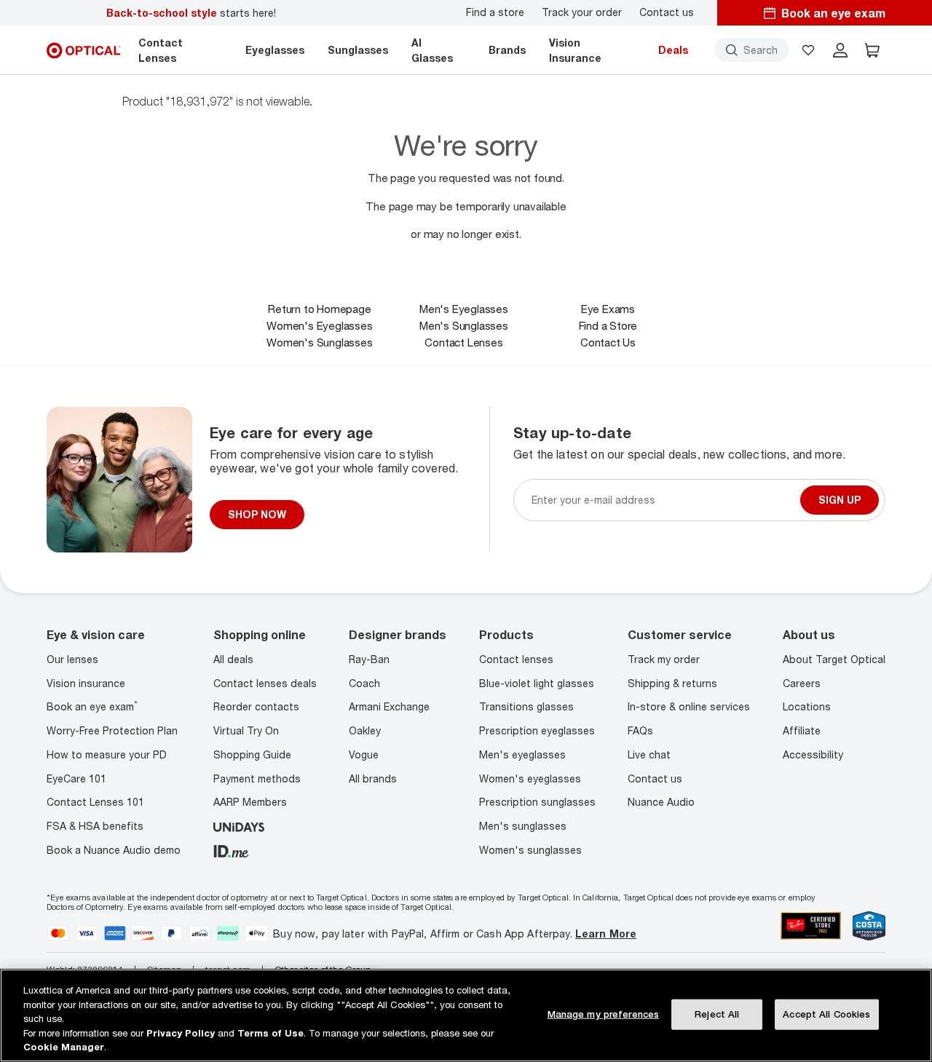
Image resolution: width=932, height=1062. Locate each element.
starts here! (191, 12)
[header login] (840, 50)
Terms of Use (270, 1033)
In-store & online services (689, 706)
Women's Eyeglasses (319, 325)
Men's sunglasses (522, 826)
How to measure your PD (107, 754)
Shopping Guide (252, 754)
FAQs (640, 730)
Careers (802, 683)
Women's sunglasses (530, 850)
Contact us (666, 12)
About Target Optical (834, 659)
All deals (233, 659)
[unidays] (238, 826)
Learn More (605, 933)
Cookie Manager (63, 1047)
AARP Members (250, 802)
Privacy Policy (180, 1033)
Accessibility (813, 754)
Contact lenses (516, 659)
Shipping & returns (672, 683)
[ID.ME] (231, 850)
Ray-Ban (369, 659)
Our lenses (72, 659)
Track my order (664, 659)
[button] (808, 50)
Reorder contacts (256, 706)
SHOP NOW (257, 514)
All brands (373, 778)
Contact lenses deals (265, 683)
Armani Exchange (389, 706)
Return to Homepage (319, 308)
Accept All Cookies (826, 1014)
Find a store (495, 12)
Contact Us (608, 342)
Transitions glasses (526, 706)
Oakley (365, 730)
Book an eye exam (92, 706)
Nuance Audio (661, 802)
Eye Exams (608, 308)
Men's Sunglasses (463, 325)
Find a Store (608, 325)
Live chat (649, 754)
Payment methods (257, 778)
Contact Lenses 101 (95, 802)
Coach (364, 683)
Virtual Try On (246, 730)
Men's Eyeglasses (463, 308)
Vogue (364, 754)
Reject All (717, 1014)
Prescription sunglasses (537, 802)
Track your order (582, 12)
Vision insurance (86, 683)
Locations (807, 706)
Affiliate (802, 730)
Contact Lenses (463, 342)
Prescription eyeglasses (537, 730)
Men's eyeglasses (522, 754)
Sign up (839, 500)
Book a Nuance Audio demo (114, 850)
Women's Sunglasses (319, 342)
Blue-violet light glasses (536, 683)
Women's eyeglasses (530, 778)
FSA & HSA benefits (95, 826)
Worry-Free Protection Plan (112, 730)
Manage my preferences (604, 1014)
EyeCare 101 (76, 778)
